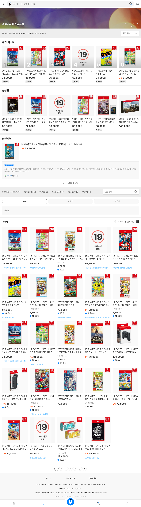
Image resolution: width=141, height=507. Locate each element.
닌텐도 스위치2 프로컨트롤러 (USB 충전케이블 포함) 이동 (126, 341)
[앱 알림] (127, 503)
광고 (105, 492)
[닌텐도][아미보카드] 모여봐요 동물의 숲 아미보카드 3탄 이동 (42, 296)
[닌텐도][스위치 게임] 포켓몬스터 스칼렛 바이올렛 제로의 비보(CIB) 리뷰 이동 (70, 170)
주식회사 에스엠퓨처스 (14, 24)
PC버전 (71, 492)
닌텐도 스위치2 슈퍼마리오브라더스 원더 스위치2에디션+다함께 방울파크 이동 (126, 387)
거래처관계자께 (89, 492)
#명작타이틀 (86, 192)
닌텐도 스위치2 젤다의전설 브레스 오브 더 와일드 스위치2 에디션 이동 (98, 340)
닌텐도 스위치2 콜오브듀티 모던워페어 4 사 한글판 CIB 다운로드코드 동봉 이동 (12, 113)
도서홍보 (99, 492)
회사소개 (79, 492)
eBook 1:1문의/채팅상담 (94, 484)
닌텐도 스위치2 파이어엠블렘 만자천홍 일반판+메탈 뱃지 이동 (106, 113)
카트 (137, 4)
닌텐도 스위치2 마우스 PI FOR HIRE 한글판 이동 (98, 438)
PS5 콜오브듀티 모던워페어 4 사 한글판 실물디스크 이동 (59, 113)
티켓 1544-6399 (60, 484)
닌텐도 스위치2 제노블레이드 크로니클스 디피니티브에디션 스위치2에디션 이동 (15, 341)
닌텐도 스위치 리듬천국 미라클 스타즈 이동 (106, 64)
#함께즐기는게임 (30, 192)
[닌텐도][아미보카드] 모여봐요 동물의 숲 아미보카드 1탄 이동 (98, 388)
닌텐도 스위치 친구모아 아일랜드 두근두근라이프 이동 (98, 296)
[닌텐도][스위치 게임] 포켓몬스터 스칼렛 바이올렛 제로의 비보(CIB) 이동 (70, 152)
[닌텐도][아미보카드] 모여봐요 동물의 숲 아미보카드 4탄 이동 (126, 296)
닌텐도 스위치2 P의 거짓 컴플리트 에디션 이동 (83, 64)
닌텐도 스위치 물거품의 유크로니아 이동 (70, 387)
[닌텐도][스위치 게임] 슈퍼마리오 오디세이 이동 (42, 391)
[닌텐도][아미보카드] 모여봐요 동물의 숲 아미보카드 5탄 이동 (70, 249)
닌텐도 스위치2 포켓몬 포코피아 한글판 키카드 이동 (42, 343)
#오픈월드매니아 (58, 192)
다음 (80, 469)
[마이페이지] (98, 503)
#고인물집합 (43, 192)
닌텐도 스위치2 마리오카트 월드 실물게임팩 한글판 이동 (15, 436)
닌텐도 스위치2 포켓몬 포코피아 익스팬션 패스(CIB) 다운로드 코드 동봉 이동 (36, 64)
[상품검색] (42, 503)
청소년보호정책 (61, 492)
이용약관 (37, 492)
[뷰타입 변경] (138, 221)
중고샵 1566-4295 (76, 484)
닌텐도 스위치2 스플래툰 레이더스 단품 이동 (70, 296)
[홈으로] (70, 503)
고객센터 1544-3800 (44, 484)
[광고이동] (130, 4)
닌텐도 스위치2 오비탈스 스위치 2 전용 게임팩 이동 (59, 64)
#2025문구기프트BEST (11, 192)
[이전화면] (3, 4)
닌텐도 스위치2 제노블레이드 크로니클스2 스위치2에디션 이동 (12, 64)
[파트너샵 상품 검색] (136, 191)
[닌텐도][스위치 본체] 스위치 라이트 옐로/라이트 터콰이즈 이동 (70, 439)
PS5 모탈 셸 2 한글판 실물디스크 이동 (42, 438)
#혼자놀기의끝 (73, 192)
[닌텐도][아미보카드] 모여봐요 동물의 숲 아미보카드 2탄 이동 (70, 343)
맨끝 (84, 469)
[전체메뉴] (14, 503)
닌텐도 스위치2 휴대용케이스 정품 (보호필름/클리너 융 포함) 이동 (15, 388)
